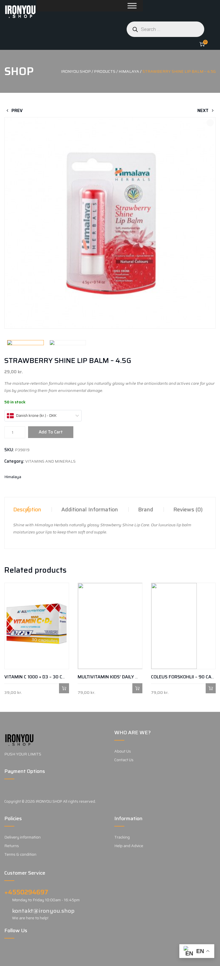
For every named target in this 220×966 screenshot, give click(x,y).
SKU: (9, 449)
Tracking (122, 837)
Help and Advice (128, 846)
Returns (11, 846)
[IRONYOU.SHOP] (20, 11)
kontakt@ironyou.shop (43, 910)
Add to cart (51, 432)
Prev (16, 110)
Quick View (9, 688)
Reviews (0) (188, 509)
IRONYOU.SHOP (49, 801)
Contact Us (123, 760)
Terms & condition (20, 854)
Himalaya (12, 477)
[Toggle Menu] (118, 5)
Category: (14, 461)
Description (27, 509)
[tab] (27, 509)
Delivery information (22, 837)
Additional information (89, 509)
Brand (145, 509)
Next (203, 110)
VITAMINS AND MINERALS (50, 461)
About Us (122, 751)
